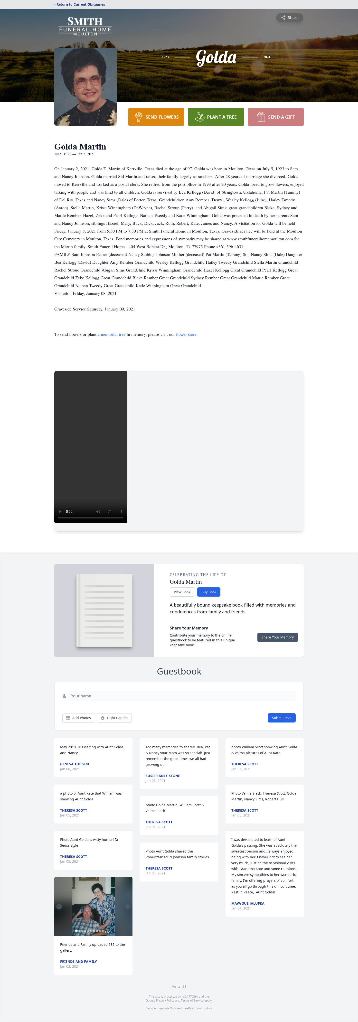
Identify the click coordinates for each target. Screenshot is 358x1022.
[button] (93, 906)
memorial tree (113, 334)
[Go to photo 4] (85, 931)
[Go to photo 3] (82, 931)
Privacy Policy (165, 1000)
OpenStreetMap (184, 1008)
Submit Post (282, 717)
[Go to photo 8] (97, 931)
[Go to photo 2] (79, 931)
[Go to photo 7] (94, 931)
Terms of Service (192, 1000)
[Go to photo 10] (103, 931)
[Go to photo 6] (91, 931)
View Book (182, 592)
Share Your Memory (278, 637)
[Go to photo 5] (88, 931)
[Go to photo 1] (76, 931)
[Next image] (128, 906)
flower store (186, 334)
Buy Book (208, 592)
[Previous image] (59, 906)
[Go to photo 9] (100, 931)
